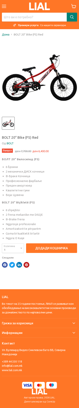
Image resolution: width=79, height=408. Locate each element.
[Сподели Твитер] (12, 265)
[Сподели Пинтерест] (26, 265)
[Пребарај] (72, 17)
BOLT (10, 143)
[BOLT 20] (8, 123)
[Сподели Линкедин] (19, 265)
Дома (5, 34)
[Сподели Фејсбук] (5, 265)
